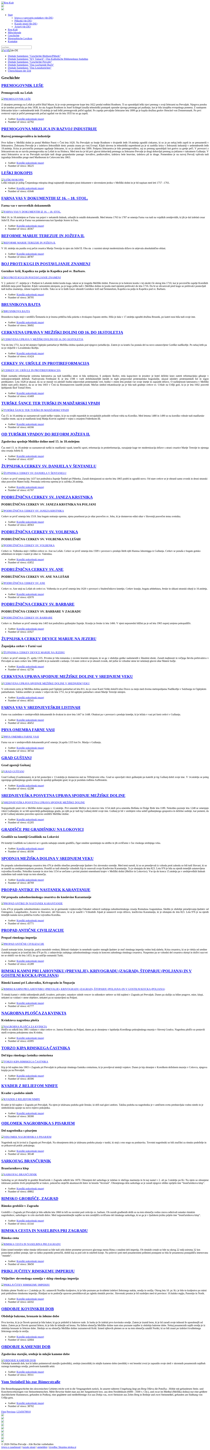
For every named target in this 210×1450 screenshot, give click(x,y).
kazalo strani (28, 1447)
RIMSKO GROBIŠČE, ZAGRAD (29, 1198)
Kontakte (12, 41)
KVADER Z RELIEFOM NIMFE (29, 1086)
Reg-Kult (13, 29)
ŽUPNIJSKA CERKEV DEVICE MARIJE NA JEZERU (48, 639)
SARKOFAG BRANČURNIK (26, 1161)
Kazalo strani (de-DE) (25, 23)
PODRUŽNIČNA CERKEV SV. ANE (32, 569)
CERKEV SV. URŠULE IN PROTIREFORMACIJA (45, 363)
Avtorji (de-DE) (22, 26)
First (3, 1411)
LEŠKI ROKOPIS (16, 173)
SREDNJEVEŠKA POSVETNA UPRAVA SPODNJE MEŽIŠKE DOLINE (63, 795)
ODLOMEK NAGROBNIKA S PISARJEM (38, 1123)
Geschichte (13, 35)
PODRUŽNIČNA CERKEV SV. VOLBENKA (39, 532)
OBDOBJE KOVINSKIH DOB (27, 1309)
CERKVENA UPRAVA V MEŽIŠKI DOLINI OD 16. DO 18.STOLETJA (62, 332)
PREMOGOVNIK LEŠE (22, 85)
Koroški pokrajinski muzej (30, 119)
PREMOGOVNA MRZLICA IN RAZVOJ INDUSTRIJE (49, 129)
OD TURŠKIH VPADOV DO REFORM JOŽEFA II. (45, 434)
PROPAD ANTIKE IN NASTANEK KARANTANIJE (45, 890)
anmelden (42, 1447)
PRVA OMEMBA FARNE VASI (28, 730)
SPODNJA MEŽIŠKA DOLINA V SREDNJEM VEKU (47, 858)
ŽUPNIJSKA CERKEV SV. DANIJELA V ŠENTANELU (48, 466)
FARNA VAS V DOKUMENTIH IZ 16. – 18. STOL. (44, 198)
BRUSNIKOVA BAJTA (21, 304)
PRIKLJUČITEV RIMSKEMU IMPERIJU (38, 1271)
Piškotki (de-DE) (23, 20)
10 (29, 1411)
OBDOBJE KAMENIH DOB (25, 1347)
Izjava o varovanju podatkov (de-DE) (33, 17)
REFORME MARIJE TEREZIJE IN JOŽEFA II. (42, 236)
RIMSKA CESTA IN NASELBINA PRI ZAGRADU (44, 1230)
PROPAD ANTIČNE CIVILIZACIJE (32, 930)
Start (10, 14)
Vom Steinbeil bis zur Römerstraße (30, 1382)
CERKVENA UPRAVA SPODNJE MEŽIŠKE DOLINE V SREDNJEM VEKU (67, 676)
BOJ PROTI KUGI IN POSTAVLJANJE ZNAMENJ (45, 264)
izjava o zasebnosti (11, 1447)
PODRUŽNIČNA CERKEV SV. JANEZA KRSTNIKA (47, 497)
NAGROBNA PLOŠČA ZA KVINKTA (33, 1013)
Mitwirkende (14, 32)
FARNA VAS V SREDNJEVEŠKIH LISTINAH (40, 707)
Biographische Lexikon (20, 38)
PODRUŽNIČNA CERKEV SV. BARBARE (37, 604)
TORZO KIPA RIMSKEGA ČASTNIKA (35, 1048)
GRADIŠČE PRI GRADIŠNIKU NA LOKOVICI (42, 829)
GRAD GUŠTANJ (16, 758)
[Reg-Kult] (7, 2)
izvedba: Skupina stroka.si (62, 1447)
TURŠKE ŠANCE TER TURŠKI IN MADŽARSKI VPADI (50, 403)
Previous (11, 1411)
